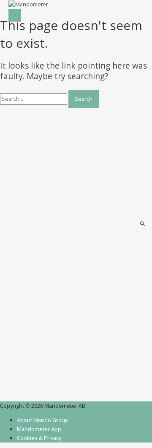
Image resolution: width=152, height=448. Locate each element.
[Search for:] (34, 98)
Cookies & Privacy (39, 438)
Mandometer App (39, 429)
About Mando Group (42, 420)
